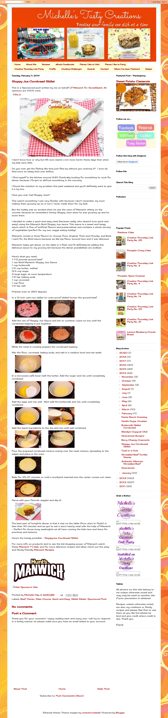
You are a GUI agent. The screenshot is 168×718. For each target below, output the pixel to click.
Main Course (43, 599)
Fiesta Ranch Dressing (134, 417)
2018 (123, 357)
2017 (123, 361)
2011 (122, 486)
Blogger (120, 712)
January (127, 473)
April (125, 405)
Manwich (78, 87)
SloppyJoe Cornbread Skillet (61, 538)
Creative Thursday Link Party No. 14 (140, 295)
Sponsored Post (96, 599)
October (127, 380)
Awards (91, 69)
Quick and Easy (61, 599)
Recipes (46, 64)
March (126, 409)
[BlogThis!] (69, 595)
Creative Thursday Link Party (29, 69)
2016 (123, 365)
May (125, 401)
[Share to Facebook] (74, 595)
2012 (123, 482)
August (126, 389)
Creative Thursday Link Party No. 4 (140, 282)
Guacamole (128, 468)
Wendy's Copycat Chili (134, 431)
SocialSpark (95, 87)
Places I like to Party (115, 64)
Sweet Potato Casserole (133, 81)
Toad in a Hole (129, 450)
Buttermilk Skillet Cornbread (131, 426)
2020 (123, 352)
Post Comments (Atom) (70, 695)
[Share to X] (71, 595)
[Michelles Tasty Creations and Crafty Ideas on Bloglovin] (127, 163)
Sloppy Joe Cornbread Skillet (134, 445)
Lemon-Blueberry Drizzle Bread (141, 333)
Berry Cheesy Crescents (135, 440)
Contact (104, 69)
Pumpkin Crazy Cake (139, 250)
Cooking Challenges (71, 69)
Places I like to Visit (89, 64)
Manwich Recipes (44, 549)
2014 (123, 373)
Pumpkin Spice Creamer (131, 276)
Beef (23, 599)
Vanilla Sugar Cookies (134, 421)
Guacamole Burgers (132, 435)
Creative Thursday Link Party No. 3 (140, 264)
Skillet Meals (78, 599)
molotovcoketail (91, 712)
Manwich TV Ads (28, 546)
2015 (123, 369)
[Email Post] (61, 595)
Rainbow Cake (126, 232)
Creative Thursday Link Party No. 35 (140, 238)
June (125, 397)
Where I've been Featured (127, 69)
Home (17, 64)
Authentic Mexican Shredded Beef (132, 462)
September (128, 385)
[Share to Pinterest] (76, 595)
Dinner (31, 599)
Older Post (103, 688)
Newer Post (20, 688)
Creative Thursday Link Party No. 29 (140, 307)
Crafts (52, 69)
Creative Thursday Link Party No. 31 (140, 320)
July (124, 393)
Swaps (148, 69)
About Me (31, 64)
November (128, 376)
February (127, 413)
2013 (123, 478)
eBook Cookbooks (65, 64)
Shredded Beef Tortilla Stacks (134, 455)
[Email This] (66, 595)
